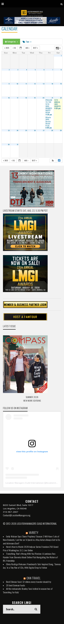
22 (61, 98)
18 (26, 98)
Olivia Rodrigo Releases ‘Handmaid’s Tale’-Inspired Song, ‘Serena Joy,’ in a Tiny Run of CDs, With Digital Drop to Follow (32, 566)
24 (17, 130)
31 (17, 144)
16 (9, 98)
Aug (27, 48)
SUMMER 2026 (32, 397)
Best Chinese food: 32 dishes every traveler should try (28, 581)
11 (26, 83)
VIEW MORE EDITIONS (32, 400)
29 (61, 130)
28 (52, 130)
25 (26, 130)
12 (35, 83)
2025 (7, 48)
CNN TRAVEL (33, 578)
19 (35, 98)
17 (17, 98)
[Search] (62, 3)
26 (35, 130)
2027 (35, 48)
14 (52, 83)
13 (43, 83)
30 (9, 144)
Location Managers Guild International (24, 483)
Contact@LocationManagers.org (16, 515)
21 (52, 98)
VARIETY (33, 532)
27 (43, 130)
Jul (15, 48)
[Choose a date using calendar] (21, 48)
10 (17, 83)
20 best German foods (15, 585)
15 (61, 83)
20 (43, 98)
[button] (53, 161)
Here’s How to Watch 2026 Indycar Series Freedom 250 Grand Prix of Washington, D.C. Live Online (30, 548)
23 (9, 130)
